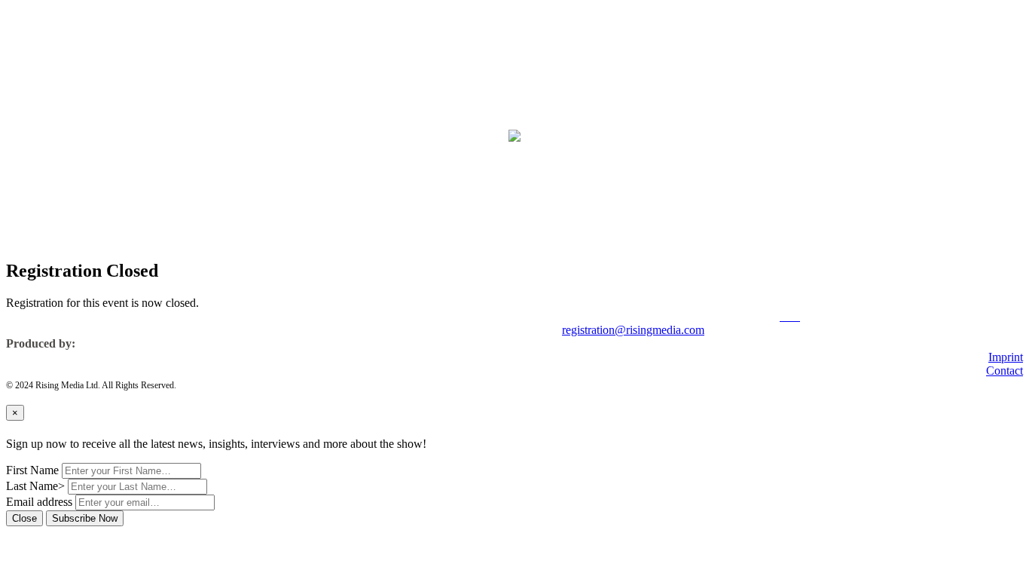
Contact (1004, 370)
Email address (39, 501)
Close (24, 518)
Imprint (1005, 357)
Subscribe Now (85, 518)
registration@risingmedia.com (633, 329)
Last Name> (35, 485)
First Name (32, 470)
